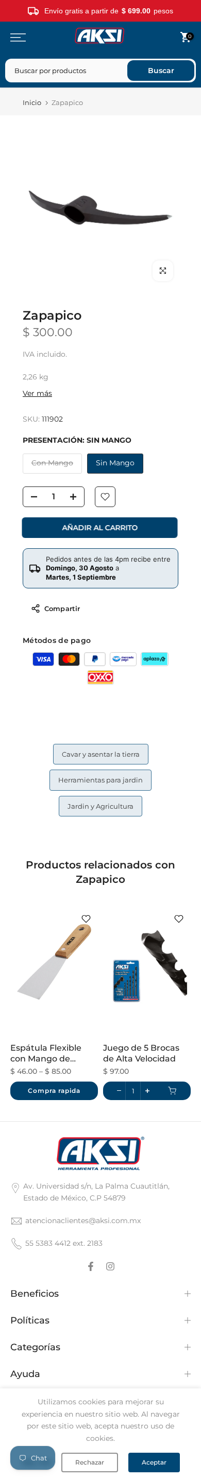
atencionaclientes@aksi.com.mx (83, 1220)
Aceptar (154, 1462)
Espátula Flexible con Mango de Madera (45, 1054)
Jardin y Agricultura (100, 806)
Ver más (37, 393)
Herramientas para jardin (100, 780)
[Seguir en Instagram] (110, 1266)
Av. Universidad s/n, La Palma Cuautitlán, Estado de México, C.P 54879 (96, 1192)
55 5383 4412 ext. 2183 (64, 1243)
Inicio (32, 102)
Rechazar (89, 1462)
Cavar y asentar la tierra (101, 754)
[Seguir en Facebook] (90, 1266)
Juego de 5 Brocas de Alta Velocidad (141, 1053)
